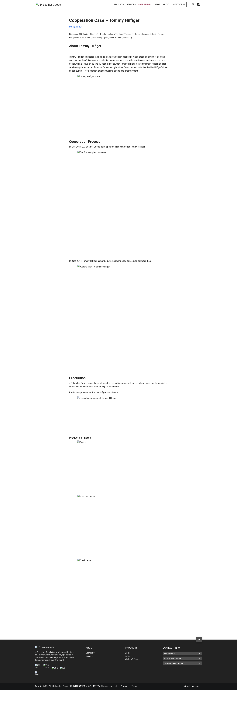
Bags (127, 653)
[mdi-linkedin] (166, 686)
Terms (134, 686)
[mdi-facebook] (172, 686)
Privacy (124, 686)
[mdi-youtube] (178, 686)
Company (90, 653)
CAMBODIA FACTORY (173, 663)
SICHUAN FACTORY (172, 658)
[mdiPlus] (224, 10)
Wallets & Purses (132, 659)
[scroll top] (199, 639)
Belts (127, 656)
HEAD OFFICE (170, 653)
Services (90, 656)
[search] (193, 4)
